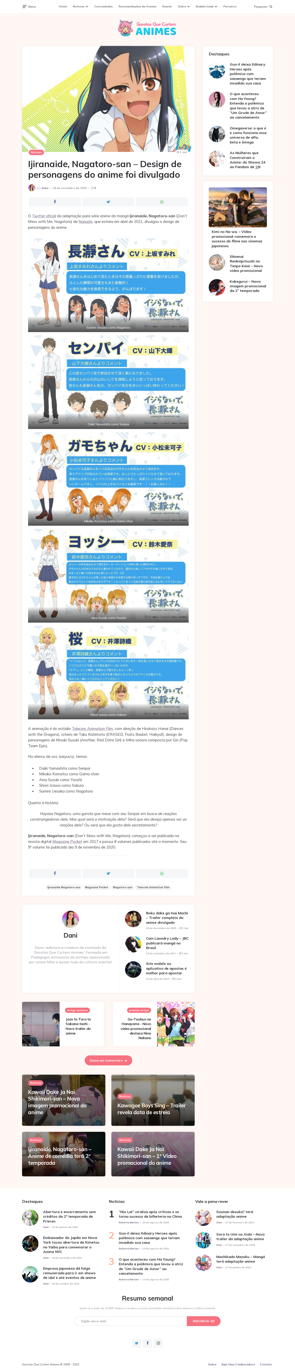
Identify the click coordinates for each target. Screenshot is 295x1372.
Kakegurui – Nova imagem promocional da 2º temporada (248, 286)
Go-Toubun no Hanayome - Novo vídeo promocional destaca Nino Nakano (136, 1028)
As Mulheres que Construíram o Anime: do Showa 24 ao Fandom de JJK (248, 159)
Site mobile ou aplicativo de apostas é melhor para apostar (166, 968)
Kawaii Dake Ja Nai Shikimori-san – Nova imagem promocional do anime (57, 1102)
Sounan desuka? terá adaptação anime (234, 1214)
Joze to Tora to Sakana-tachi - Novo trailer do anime (78, 1026)
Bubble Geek (205, 6)
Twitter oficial (44, 215)
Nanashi (85, 221)
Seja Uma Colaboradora (238, 1364)
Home (63, 6)
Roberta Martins (129, 1222)
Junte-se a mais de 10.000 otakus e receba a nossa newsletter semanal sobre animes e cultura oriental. (148, 1308)
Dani (45, 188)
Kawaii (167, 6)
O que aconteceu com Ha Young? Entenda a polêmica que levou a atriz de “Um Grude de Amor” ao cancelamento (248, 105)
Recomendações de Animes (137, 6)
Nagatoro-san (122, 887)
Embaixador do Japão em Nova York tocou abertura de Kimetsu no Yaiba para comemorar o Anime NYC (71, 1244)
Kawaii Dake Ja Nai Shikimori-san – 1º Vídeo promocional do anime (146, 1156)
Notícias (78, 6)
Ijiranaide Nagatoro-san (63, 887)
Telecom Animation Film (92, 728)
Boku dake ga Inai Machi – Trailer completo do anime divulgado (167, 918)
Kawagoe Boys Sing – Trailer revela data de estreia (151, 1109)
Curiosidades (103, 6)
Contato (266, 1364)
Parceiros (229, 6)
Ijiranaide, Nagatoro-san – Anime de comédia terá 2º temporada (59, 1156)
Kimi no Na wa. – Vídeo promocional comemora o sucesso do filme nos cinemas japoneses (237, 238)
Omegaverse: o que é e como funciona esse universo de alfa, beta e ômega (248, 135)
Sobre (182, 6)
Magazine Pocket (67, 841)
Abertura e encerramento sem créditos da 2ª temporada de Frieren (69, 1216)
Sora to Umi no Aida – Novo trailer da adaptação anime (240, 1236)
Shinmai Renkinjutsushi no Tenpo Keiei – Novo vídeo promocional (246, 263)
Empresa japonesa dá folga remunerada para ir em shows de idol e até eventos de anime (69, 1273)
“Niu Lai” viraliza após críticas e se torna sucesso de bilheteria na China (150, 1214)
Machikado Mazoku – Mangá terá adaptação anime (240, 1259)
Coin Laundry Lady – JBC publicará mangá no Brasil (167, 943)
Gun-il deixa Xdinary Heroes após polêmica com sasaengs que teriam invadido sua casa (248, 73)
